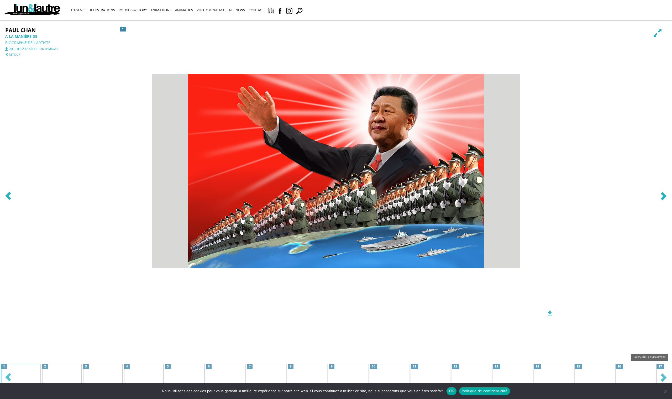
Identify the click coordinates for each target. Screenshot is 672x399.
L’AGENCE (78, 10)
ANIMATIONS (160, 10)
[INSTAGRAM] (289, 11)
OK (451, 391)
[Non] (665, 391)
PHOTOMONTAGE (211, 10)
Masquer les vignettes (649, 357)
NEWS (240, 10)
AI (230, 10)
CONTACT (256, 10)
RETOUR (14, 54)
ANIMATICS (184, 10)
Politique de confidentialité (484, 391)
